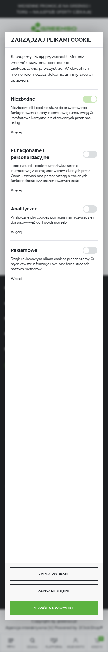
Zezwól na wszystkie (54, 608)
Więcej (16, 132)
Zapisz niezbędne (54, 591)
